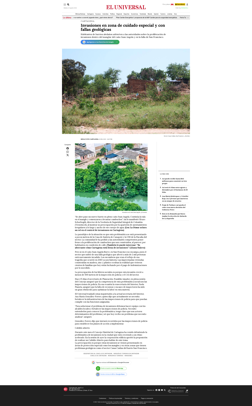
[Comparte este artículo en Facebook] (67, 148)
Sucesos (98, 14)
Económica (134, 14)
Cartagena (90, 14)
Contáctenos (102, 398)
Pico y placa (166, 4)
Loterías (169, 14)
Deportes (126, 14)
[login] (187, 4)
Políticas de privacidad (115, 398)
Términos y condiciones (131, 398)
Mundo (150, 14)
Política (112, 14)
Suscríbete (181, 4)
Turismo (162, 14)
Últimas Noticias (80, 14)
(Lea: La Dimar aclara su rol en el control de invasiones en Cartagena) (111, 228)
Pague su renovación (147, 398)
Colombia (105, 14)
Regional (119, 14)
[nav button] (65, 4)
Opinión (156, 14)
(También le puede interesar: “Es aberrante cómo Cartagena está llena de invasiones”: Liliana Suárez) (110, 246)
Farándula (143, 14)
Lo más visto (164, 174)
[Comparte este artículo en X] (67, 154)
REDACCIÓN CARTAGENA (90, 139)
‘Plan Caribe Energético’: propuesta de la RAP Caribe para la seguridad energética (131, 18)
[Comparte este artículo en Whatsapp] (67, 151)
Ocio (175, 14)
